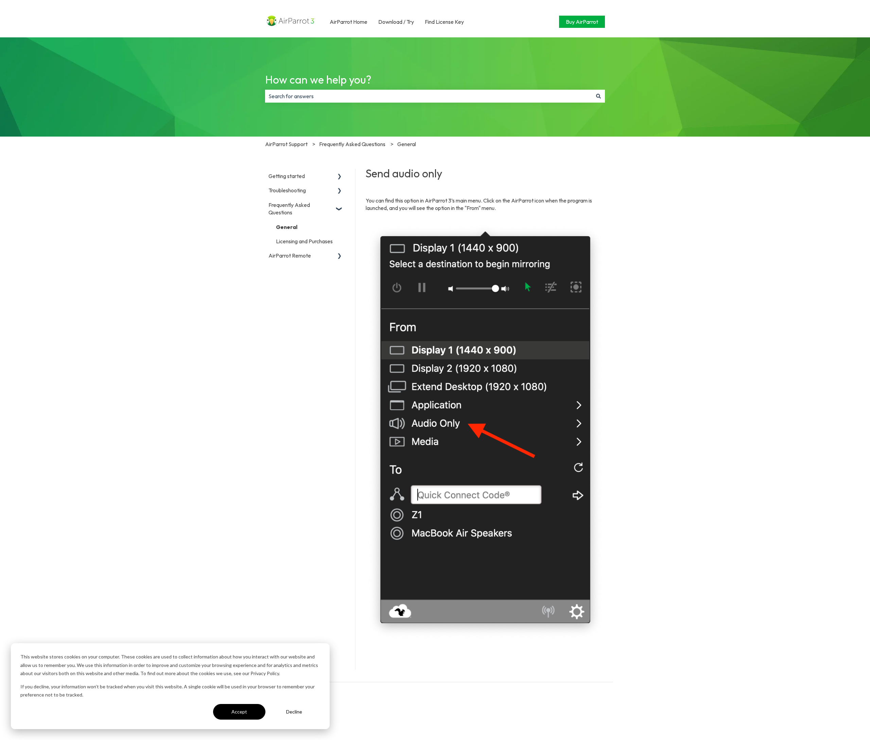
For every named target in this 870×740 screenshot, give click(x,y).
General (406, 144)
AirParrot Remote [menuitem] (289, 255)
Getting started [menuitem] (286, 176)
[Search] (598, 96)
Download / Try (396, 21)
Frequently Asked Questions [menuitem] (289, 208)
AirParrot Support (286, 144)
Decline (294, 712)
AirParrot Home (348, 21)
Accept (239, 712)
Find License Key (444, 21)
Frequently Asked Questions (352, 144)
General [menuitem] (286, 227)
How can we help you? (318, 79)
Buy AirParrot (582, 21)
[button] (339, 176)
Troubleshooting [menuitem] (287, 190)
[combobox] (428, 96)
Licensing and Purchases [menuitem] (304, 241)
